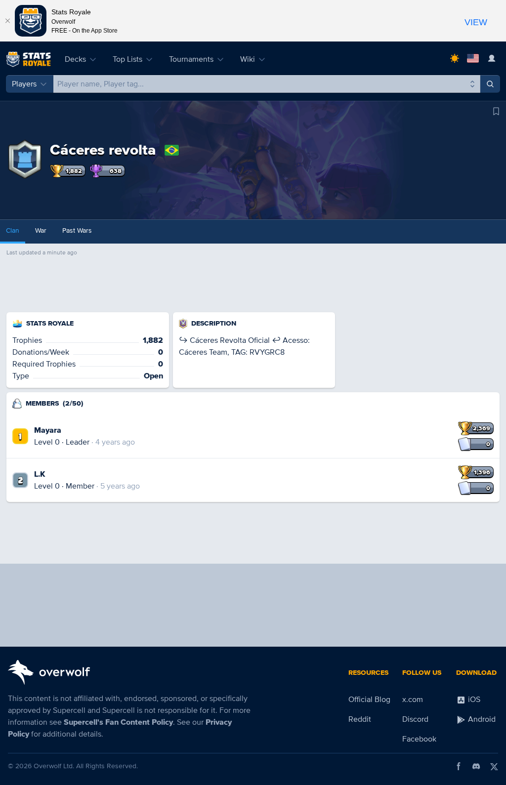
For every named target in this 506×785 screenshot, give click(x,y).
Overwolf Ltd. (54, 766)
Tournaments (191, 59)
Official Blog (369, 699)
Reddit (359, 719)
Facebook (419, 739)
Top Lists (127, 59)
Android (481, 719)
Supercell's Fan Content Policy (118, 722)
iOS (473, 699)
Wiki (247, 59)
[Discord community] (476, 766)
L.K (39, 474)
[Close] (7, 21)
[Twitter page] (494, 766)
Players (24, 84)
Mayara (47, 430)
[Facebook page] (459, 766)
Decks (75, 59)
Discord (415, 719)
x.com (412, 699)
